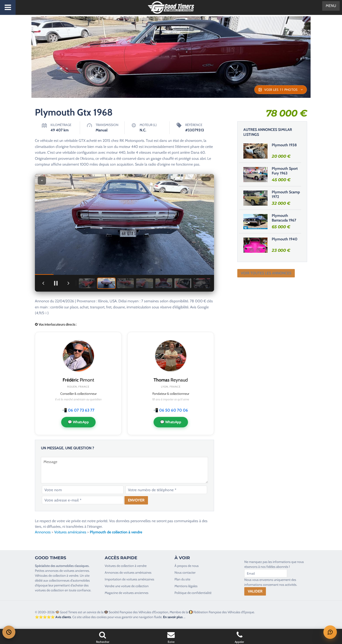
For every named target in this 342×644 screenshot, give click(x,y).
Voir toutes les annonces (266, 273)
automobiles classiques (72, 566)
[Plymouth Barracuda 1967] (255, 221)
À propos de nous (186, 566)
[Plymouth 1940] (255, 245)
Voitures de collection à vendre (126, 566)
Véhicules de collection (50, 575)
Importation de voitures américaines (129, 579)
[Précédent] (43, 283)
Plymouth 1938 (284, 145)
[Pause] (56, 283)
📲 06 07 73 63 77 (78, 410)
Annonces (43, 532)
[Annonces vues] (8, 632)
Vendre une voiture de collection (127, 586)
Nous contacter (184, 572)
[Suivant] (68, 283)
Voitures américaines (70, 532)
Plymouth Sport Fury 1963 (285, 171)
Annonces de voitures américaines (128, 572)
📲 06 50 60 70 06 (170, 410)
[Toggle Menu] (8, 7)
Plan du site (182, 579)
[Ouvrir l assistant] (330, 632)
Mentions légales (186, 586)
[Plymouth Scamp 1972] (255, 198)
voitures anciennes (76, 571)
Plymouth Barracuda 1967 (284, 218)
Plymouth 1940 (284, 239)
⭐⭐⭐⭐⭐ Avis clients (53, 617)
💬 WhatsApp (78, 422)
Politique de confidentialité (192, 593)
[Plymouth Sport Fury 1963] (255, 174)
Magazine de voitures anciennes (126, 593)
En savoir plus (173, 617)
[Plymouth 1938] (255, 150)
